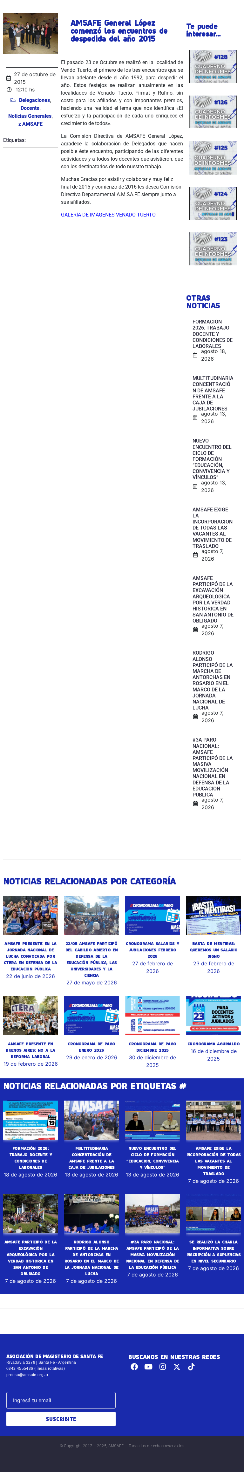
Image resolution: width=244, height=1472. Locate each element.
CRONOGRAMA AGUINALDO (213, 1044)
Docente (30, 108)
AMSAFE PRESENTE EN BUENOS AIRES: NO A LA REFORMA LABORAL (30, 1050)
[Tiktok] (191, 1367)
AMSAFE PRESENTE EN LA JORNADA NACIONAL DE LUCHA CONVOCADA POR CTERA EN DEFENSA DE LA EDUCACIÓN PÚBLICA (30, 956)
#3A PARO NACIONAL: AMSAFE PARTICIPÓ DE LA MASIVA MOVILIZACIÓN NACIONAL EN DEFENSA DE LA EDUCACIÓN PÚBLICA (152, 1254)
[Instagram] (163, 1367)
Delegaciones (34, 100)
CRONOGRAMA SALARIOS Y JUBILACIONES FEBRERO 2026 (152, 950)
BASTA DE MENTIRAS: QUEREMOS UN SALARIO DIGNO (214, 950)
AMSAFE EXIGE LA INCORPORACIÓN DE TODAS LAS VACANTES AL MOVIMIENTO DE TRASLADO (213, 1160)
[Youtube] (148, 1367)
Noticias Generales (29, 116)
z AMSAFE (30, 124)
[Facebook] (134, 1367)
